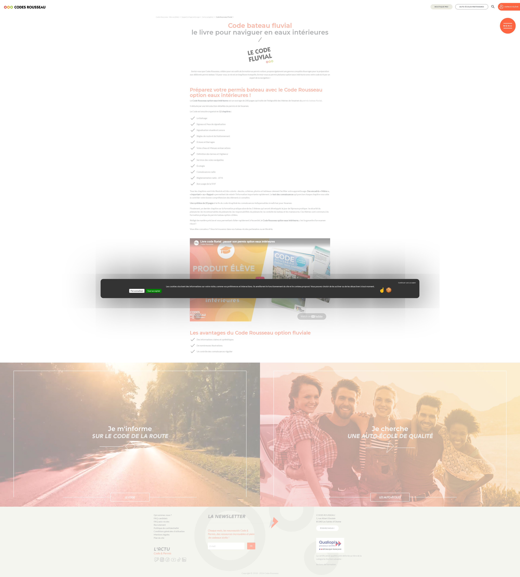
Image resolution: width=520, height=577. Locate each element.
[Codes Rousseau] (24, 6)
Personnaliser (137, 291)
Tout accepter (153, 291)
